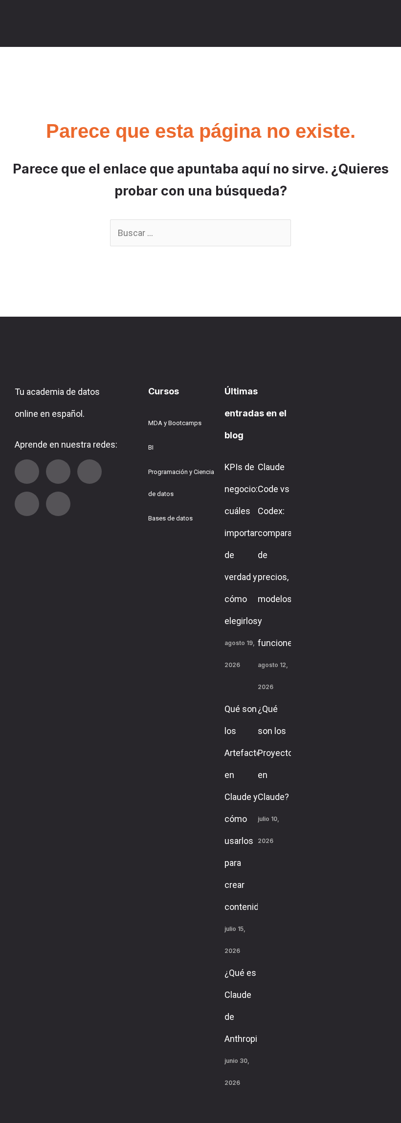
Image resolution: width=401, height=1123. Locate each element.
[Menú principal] (377, 23)
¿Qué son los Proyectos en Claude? (278, 753)
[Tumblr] (27, 504)
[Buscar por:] (200, 233)
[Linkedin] (58, 471)
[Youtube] (27, 471)
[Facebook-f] (58, 504)
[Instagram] (89, 471)
